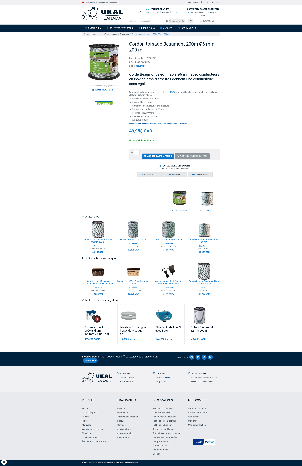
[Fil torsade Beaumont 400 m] (169, 229)
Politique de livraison (162, 425)
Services (121, 425)
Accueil (86, 34)
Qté (131, 152)
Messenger (175, 174)
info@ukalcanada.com (165, 377)
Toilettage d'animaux (121, 28)
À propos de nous (161, 445)
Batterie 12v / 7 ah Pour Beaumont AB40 (133, 282)
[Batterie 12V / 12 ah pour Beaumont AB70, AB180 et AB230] (98, 271)
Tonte (84, 421)
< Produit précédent (179, 210)
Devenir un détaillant (162, 412)
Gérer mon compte (197, 408)
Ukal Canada (204, 246)
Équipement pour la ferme (94, 441)
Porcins (85, 416)
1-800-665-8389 (197, 12)
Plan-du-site (123, 437)
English (216, 2)
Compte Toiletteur (161, 441)
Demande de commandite (165, 437)
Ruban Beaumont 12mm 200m (202, 329)
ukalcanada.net (124, 429)
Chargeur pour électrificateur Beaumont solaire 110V (168, 282)
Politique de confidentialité (165, 421)
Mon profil (192, 421)
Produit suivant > (206, 210)
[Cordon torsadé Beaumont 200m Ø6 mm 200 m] (98, 229)
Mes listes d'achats (197, 425)
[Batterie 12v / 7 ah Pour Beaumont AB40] (133, 271)
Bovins (85, 408)
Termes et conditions (163, 429)
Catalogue (93, 28)
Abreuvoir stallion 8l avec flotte (168, 329)
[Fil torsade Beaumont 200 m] (133, 229)
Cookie (137, 463)
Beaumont (140, 66)
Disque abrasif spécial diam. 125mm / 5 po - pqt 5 (98, 331)
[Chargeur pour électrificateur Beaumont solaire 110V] (169, 271)
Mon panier (193, 416)
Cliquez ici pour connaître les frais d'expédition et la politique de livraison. (158, 124)
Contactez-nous (201, 174)
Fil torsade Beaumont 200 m (133, 239)
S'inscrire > (90, 360)
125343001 (172, 92)
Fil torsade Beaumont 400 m (169, 239)
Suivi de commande (197, 412)
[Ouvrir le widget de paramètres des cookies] (4, 462)
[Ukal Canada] (104, 14)
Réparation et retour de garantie (167, 433)
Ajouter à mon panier (159, 156)
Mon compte (193, 2)
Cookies (156, 454)
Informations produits (127, 416)
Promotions (148, 28)
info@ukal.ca (161, 381)
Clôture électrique (110, 34)
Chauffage (87, 433)
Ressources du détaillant (164, 416)
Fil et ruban (124, 34)
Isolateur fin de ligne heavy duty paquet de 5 (133, 331)
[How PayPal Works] (204, 442)
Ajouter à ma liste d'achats (193, 156)
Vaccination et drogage (92, 429)
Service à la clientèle (162, 408)
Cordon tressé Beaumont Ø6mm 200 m (204, 240)
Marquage (86, 425)
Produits (88, 400)
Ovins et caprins (89, 412)
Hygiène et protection (92, 437)
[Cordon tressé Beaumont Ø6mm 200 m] (204, 229)
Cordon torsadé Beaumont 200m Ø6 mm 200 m (98, 240)
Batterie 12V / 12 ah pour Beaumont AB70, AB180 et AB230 (97, 282)
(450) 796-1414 (126, 381)
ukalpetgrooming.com (127, 433)
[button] (206, 21)
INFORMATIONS (188, 28)
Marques (167, 28)
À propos (204, 2)
